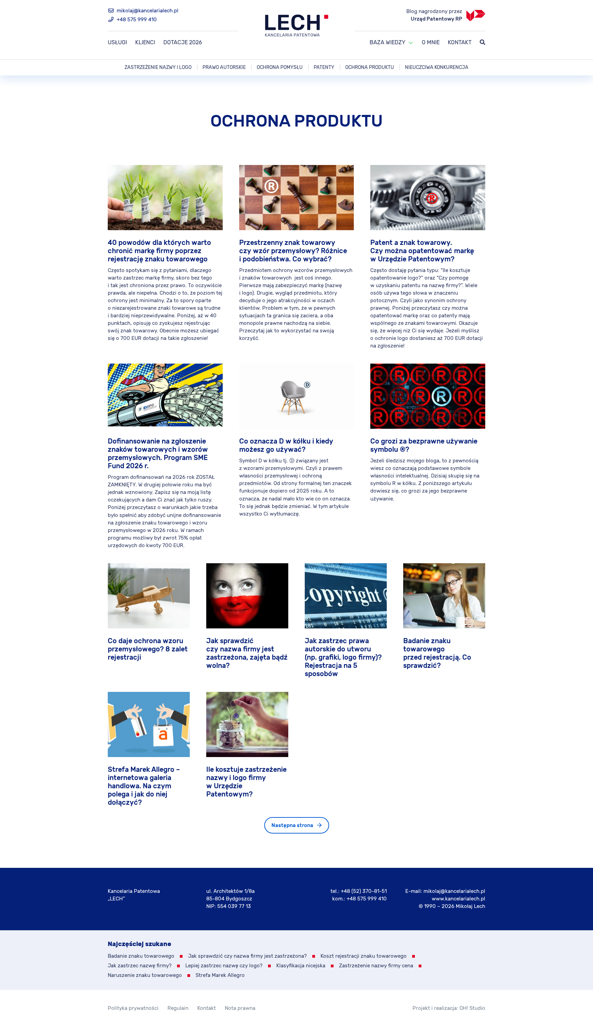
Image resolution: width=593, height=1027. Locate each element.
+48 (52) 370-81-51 (364, 891)
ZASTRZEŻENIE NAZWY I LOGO (158, 67)
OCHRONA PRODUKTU (369, 67)
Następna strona (292, 825)
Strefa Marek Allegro (220, 975)
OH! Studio (472, 1008)
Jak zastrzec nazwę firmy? (140, 966)
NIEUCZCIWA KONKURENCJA (436, 67)
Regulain (177, 1008)
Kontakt (460, 42)
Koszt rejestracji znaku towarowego (364, 956)
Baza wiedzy (387, 42)
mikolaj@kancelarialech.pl (146, 11)
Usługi (117, 42)
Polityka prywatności (133, 1008)
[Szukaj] (482, 43)
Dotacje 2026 (182, 42)
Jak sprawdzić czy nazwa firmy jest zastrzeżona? (247, 956)
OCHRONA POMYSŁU (280, 67)
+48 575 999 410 (136, 20)
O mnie (431, 42)
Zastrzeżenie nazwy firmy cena (376, 966)
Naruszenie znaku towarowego (145, 975)
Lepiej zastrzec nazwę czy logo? (224, 966)
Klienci (145, 42)
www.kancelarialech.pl (458, 899)
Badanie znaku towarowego (141, 956)
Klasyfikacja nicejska (300, 966)
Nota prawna (240, 1008)
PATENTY (324, 67)
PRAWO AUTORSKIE (224, 67)
